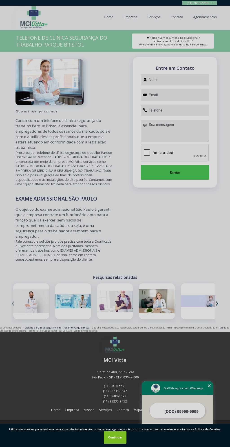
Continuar (115, 437)
